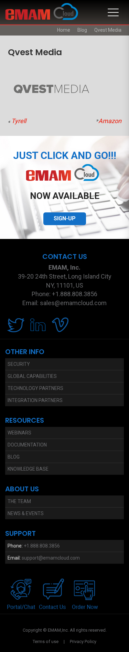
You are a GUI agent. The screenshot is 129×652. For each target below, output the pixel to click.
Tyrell (18, 120)
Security (19, 364)
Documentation (27, 445)
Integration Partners (35, 400)
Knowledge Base (28, 469)
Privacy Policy (83, 641)
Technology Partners (35, 388)
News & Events (26, 513)
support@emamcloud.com (51, 558)
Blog (82, 30)
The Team (19, 501)
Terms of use (45, 641)
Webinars (19, 432)
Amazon (109, 120)
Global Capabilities (32, 376)
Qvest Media (107, 30)
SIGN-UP (65, 218)
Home (63, 30)
